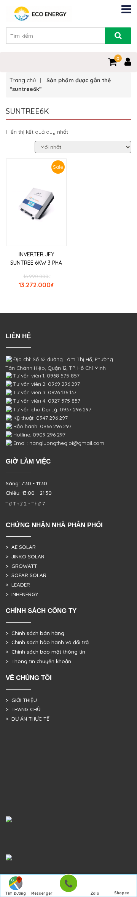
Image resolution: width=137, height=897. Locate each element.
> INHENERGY (22, 594)
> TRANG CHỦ (23, 709)
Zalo (95, 893)
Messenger (42, 893)
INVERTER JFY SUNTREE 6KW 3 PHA (36, 258)
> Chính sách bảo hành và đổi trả (47, 642)
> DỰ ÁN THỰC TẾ (27, 719)
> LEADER (18, 585)
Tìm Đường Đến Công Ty (15, 894)
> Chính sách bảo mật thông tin (45, 652)
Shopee (121, 893)
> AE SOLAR (21, 547)
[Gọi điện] (68, 886)
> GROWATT (21, 566)
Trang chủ (23, 80)
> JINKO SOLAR (25, 556)
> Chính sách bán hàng (35, 633)
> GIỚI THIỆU (21, 700)
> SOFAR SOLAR (26, 575)
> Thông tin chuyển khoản (38, 661)
